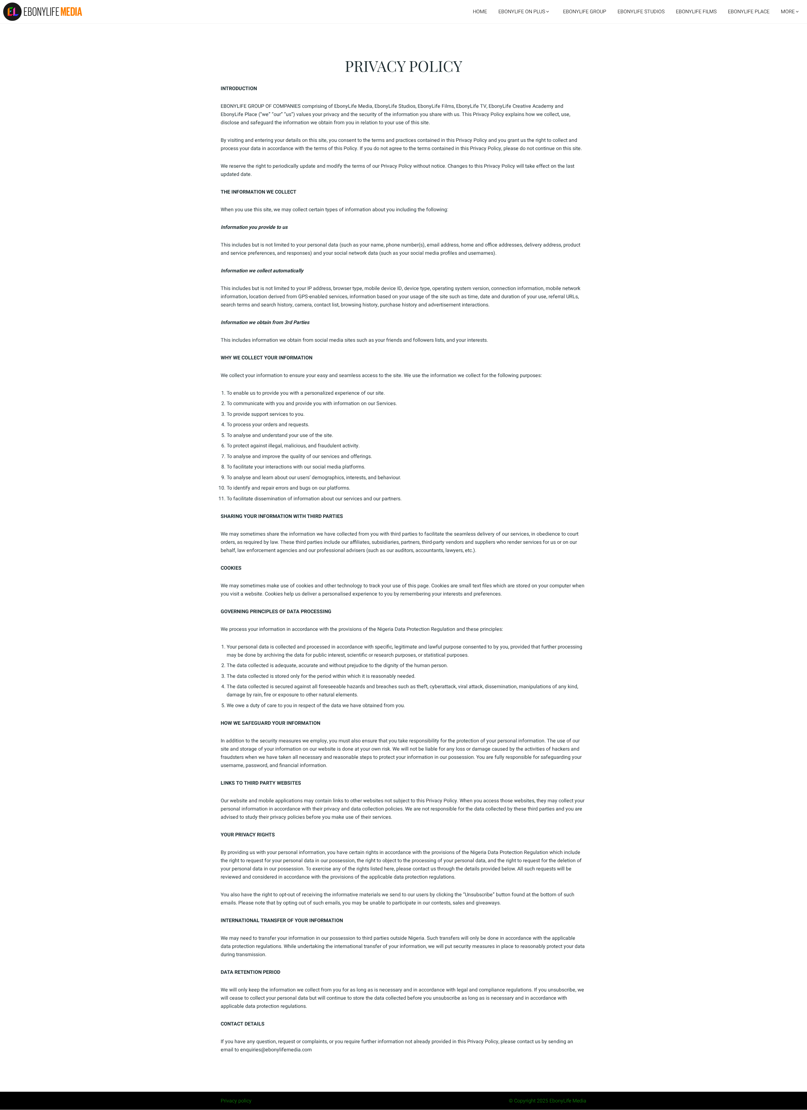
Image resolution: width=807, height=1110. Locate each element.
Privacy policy (236, 1101)
